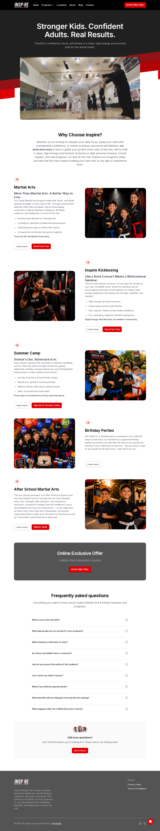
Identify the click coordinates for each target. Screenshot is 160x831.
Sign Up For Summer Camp (47, 405)
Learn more (22, 246)
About (73, 5)
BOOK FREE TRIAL (135, 5)
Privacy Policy (134, 784)
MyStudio (57, 823)
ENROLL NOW (40, 527)
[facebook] (145, 823)
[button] (48, 5)
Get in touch (80, 750)
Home (36, 5)
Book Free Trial (41, 246)
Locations (61, 5)
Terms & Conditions (137, 788)
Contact (90, 5)
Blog (80, 5)
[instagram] (140, 823)
